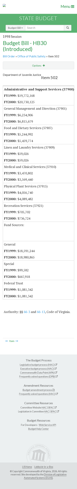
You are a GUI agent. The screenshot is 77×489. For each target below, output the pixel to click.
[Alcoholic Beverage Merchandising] (17, 341)
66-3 (27, 312)
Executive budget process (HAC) (37, 368)
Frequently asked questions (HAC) (37, 393)
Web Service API (47, 424)
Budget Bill (14, 27)
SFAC (51, 407)
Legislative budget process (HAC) (37, 364)
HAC (44, 407)
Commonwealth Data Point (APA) (37, 372)
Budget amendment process (37, 389)
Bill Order (9, 56)
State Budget (38, 18)
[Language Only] (6, 341)
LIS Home (27, 466)
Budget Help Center (38, 428)
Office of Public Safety (31, 56)
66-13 (41, 312)
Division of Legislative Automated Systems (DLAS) (45, 476)
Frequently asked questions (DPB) (37, 376)
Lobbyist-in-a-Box (43, 466)
